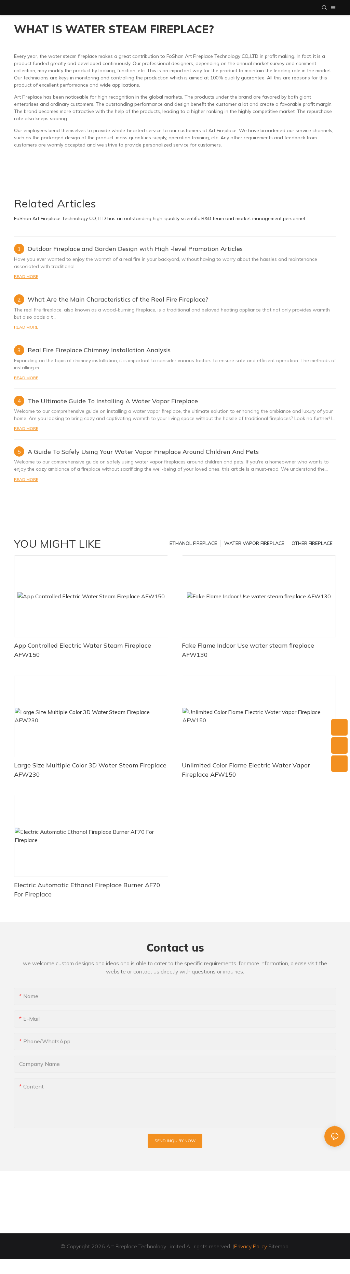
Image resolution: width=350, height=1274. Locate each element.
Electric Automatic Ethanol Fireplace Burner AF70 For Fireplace (87, 889)
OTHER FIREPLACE (312, 543)
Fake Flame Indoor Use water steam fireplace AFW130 (248, 650)
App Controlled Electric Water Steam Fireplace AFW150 (82, 650)
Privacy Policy (250, 1246)
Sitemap (278, 1246)
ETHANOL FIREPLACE (193, 543)
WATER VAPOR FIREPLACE (254, 543)
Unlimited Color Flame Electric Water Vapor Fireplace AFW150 (246, 769)
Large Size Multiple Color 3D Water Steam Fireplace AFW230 (90, 769)
